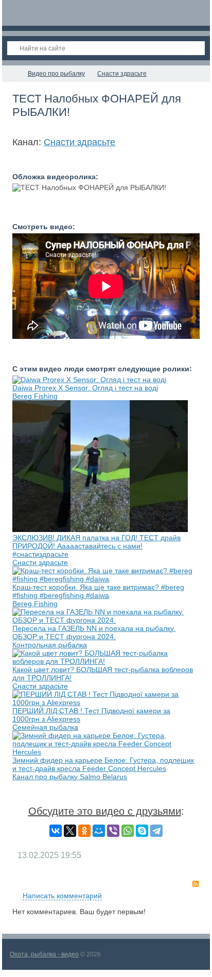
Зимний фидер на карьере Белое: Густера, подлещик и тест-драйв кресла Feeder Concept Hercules (103, 764)
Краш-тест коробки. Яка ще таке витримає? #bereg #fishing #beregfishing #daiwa (98, 591)
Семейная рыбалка (45, 727)
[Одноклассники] (84, 831)
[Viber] (113, 831)
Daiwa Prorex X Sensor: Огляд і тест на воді (85, 388)
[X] (70, 831)
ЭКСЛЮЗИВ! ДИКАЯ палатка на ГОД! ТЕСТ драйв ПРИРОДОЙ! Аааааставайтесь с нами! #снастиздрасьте (96, 546)
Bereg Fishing (35, 396)
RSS (195, 884)
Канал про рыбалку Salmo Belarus (69, 777)
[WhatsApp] (127, 831)
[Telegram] (156, 831)
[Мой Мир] (99, 831)
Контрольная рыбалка (49, 645)
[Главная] (11, 73)
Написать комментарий (62, 896)
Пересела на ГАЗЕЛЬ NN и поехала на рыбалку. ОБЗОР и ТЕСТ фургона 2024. (93, 632)
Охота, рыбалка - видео (44, 954)
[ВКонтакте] (55, 831)
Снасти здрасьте (79, 142)
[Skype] (142, 831)
